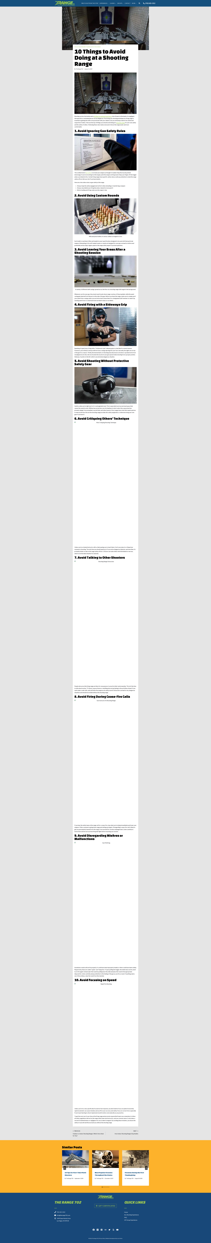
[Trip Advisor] (105, 1230)
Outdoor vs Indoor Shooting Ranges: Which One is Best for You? (88, 1133)
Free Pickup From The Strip (89, 3)
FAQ (125, 1217)
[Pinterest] (102, 1230)
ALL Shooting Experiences (131, 1215)
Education (77, 46)
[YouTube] (117, 1230)
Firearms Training (86, 46)
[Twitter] (109, 1230)
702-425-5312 (61, 1212)
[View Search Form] (139, 3)
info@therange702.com (63, 1215)
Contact (127, 3)
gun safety (88, 172)
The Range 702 (79, 69)
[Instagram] (98, 1230)
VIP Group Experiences (130, 1220)
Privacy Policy (102, 1238)
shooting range (120, 122)
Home (126, 1212)
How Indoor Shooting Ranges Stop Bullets (126, 1132)
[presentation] (75, 1159)
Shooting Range (96, 46)
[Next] (146, 1168)
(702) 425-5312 (150, 3)
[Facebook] (94, 1230)
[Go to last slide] (64, 1168)
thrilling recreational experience (103, 116)
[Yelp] (113, 1230)
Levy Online (119, 1238)
